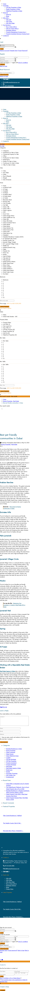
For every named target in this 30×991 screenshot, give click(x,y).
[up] (0, 960)
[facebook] (3, 79)
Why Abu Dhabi (10, 23)
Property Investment (11, 763)
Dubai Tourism (9, 754)
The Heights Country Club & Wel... (12, 823)
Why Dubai (9, 21)
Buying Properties (7, 401)
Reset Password (4, 74)
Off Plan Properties (11, 761)
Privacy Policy (9, 889)
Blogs (7, 16)
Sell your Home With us (12, 28)
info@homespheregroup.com (12, 82)
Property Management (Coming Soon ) (16, 32)
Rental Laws (9, 770)
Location (8, 757)
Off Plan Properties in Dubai (13, 7)
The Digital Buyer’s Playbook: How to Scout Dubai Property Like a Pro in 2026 (17, 788)
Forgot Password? (23, 50)
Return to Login (4, 76)
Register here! (3, 950)
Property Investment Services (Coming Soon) (17, 34)
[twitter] (4, 79)
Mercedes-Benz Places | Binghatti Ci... (13, 831)
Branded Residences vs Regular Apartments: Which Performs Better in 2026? (18, 791)
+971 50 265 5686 (9, 866)
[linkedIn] (5, 79)
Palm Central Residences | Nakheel (12, 815)
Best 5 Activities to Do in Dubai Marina (10, 978)
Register (2, 64)
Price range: (3, 303)
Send (2, 976)
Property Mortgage (11, 765)
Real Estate (16, 401)
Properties (5, 6)
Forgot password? (12, 950)
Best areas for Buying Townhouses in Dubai (12, 507)
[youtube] (7, 79)
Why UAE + (6, 18)
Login (2, 48)
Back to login (21, 950)
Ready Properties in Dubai (13, 9)
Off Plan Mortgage (11, 759)
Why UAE (8, 20)
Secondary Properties (11, 773)
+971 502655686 (9, 86)
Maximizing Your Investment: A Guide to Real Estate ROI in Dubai (14, 605)
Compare (3, 990)
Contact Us (6, 36)
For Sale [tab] (2, 146)
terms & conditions (23, 63)
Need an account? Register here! (9, 50)
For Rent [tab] (2, 144)
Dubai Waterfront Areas (12, 756)
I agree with (20, 63)
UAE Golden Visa (10, 775)
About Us (5, 13)
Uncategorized (10, 777)
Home (4, 4)
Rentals (8, 772)
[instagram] (9, 79)
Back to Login (3, 66)
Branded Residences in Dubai (14, 749)
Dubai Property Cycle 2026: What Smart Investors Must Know (16, 795)
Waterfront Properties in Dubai (14, 11)
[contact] (2, 960)
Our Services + (7, 25)
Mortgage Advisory (11, 30)
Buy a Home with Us (11, 27)
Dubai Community (10, 752)
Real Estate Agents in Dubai (13, 768)
